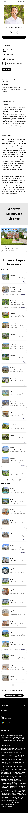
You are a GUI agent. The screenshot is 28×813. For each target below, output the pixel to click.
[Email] (16, 32)
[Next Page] (23, 480)
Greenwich (5, 692)
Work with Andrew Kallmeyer (14, 37)
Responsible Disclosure (6, 737)
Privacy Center (10, 735)
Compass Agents (11, 690)
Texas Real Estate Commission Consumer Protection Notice (13, 791)
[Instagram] (2, 730)
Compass (3, 690)
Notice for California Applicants (13, 739)
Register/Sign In (22, 2)
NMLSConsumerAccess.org (7, 804)
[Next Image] (25, 236)
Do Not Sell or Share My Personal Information (12, 734)
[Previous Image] (3, 236)
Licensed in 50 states (7, 806)
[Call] (12, 32)
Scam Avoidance (18, 735)
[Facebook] (5, 730)
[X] (9, 730)
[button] (2, 2)
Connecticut (19, 690)
